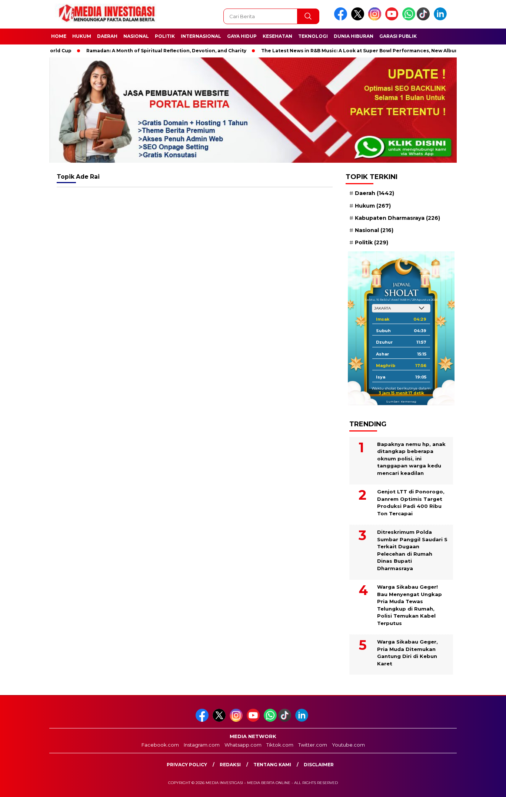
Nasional (136, 36)
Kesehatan (277, 36)
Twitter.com (312, 745)
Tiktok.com (279, 745)
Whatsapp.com (243, 745)
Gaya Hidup (242, 36)
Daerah (107, 36)
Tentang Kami (272, 764)
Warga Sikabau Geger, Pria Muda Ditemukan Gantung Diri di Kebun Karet (407, 653)
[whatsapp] (408, 19)
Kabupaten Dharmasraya (397, 217)
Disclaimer (319, 764)
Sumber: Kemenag (401, 401)
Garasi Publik (398, 36)
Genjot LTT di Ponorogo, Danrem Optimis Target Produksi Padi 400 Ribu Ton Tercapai (411, 502)
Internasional (201, 36)
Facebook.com (160, 745)
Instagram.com (202, 745)
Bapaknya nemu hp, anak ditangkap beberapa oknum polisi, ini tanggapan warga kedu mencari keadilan (411, 458)
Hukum (81, 36)
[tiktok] (424, 19)
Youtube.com (348, 745)
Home (58, 36)
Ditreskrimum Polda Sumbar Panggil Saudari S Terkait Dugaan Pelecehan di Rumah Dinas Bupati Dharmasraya (412, 550)
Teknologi (313, 36)
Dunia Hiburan (353, 36)
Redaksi (230, 764)
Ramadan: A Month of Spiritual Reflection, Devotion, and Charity (148, 50)
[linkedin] (441, 19)
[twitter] (359, 19)
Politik (165, 36)
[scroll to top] (484, 785)
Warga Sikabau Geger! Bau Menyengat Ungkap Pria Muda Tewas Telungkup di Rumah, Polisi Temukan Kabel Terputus (409, 605)
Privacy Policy (187, 764)
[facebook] (342, 19)
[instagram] (376, 19)
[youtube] (393, 19)
